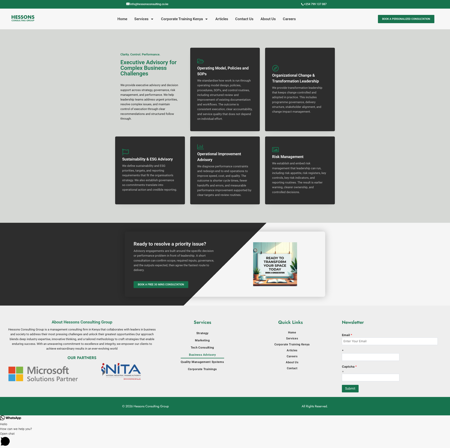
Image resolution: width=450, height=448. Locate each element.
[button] (225, 439)
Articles (221, 19)
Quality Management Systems (202, 362)
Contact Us (244, 19)
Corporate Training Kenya (182, 19)
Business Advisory (202, 354)
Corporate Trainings (202, 369)
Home (122, 19)
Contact (292, 368)
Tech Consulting (202, 347)
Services (141, 19)
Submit (350, 388)
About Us (268, 19)
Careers (289, 19)
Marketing (202, 340)
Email (347, 335)
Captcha (349, 366)
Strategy (202, 333)
